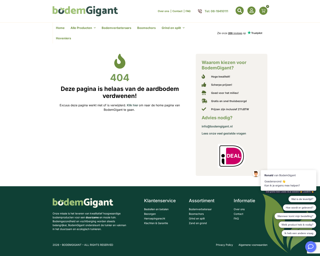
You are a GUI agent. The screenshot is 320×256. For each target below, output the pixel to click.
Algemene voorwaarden (253, 244)
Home (60, 28)
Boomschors (146, 28)
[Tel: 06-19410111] (200, 11)
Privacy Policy (224, 244)
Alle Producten (81, 28)
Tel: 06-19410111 (216, 11)
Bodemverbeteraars (116, 28)
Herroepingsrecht (154, 218)
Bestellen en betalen (156, 209)
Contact (177, 11)
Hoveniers (63, 38)
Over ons (163, 11)
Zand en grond (198, 223)
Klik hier (132, 105)
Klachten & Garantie (156, 223)
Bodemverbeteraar (200, 209)
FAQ (188, 11)
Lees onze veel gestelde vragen (224, 133)
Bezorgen (150, 213)
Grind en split (171, 28)
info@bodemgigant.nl (217, 126)
